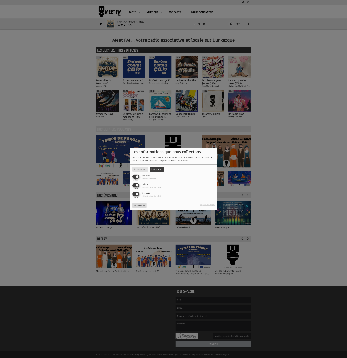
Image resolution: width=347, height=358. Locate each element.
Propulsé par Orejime (207, 205)
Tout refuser (156, 169)
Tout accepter (140, 169)
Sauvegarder (139, 205)
